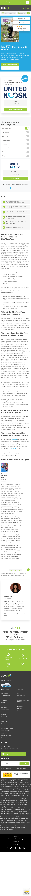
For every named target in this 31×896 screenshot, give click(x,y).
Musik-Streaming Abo (7, 728)
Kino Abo (3, 733)
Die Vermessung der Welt (19, 809)
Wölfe (28, 822)
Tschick (11, 813)
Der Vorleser (17, 813)
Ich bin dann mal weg (11, 788)
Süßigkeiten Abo (5, 730)
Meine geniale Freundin (19, 822)
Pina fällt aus (9, 829)
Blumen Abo (4, 693)
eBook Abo (4, 700)
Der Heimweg (9, 806)
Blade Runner (11, 793)
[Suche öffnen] (22, 8)
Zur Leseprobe (10, 68)
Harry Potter (26, 781)
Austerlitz (7, 824)
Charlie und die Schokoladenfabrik (10, 791)
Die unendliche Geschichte (15, 790)
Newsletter (20, 706)
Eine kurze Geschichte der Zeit (13, 795)
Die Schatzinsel (19, 802)
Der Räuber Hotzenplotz (10, 800)
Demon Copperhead (6, 822)
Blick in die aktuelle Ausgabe (14, 227)
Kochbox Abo (4, 716)
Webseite (14, 439)
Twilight (2, 788)
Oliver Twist (3, 790)
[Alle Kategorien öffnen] (27, 8)
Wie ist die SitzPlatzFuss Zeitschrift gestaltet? (16, 207)
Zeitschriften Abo (10, 13)
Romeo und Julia (16, 797)
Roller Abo (4, 726)
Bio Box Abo (4, 721)
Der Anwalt (10, 804)
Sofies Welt (8, 797)
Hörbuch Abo (4, 698)
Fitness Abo (4, 714)
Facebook (13, 448)
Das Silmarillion (20, 824)
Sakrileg (9, 815)
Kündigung (15, 841)
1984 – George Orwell (24, 788)
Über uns (19, 708)
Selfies (24, 806)
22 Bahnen (13, 827)
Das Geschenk (18, 806)
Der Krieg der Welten (6, 786)
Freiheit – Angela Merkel (16, 782)
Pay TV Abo (4, 707)
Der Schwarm (24, 811)
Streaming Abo (5, 709)
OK (27, 2)
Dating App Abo (5, 737)
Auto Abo (23, 13)
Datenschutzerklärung (15, 839)
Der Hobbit (23, 791)
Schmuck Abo (5, 719)
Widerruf (15, 844)
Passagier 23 (13, 817)
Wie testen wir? (16, 188)
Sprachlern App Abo (6, 723)
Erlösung (20, 808)
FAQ (18, 693)
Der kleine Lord (4, 782)
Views (19, 817)
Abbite (2, 824)
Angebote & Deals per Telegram (15, 754)
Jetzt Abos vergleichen (10, 64)
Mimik (10, 809)
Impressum (15, 836)
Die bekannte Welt (20, 826)
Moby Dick (26, 790)
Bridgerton (7, 811)
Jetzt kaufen (15, 178)
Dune (29, 784)
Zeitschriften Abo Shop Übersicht (23, 701)
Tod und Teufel (4, 813)
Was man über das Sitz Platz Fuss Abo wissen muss (17, 212)
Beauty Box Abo (5, 705)
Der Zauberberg (10, 784)
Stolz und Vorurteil (21, 784)
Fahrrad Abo (4, 712)
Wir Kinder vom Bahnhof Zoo (21, 786)
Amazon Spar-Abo (6, 735)
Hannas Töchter (15, 811)
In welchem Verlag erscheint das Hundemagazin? (15, 217)
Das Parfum (15, 815)
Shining (12, 824)
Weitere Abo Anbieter (22, 704)
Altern (18, 827)
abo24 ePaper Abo (22, 698)
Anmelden (24, 764)
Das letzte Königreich (11, 808)
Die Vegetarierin (22, 820)
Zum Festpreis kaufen (15, 109)
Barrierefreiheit (21, 695)
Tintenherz (23, 815)
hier (25, 768)
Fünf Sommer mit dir (14, 818)
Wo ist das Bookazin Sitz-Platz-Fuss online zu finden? (16, 222)
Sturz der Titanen (10, 802)
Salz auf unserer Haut (15, 799)
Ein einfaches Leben (11, 820)
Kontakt (19, 710)
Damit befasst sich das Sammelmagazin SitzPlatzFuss (15, 202)
